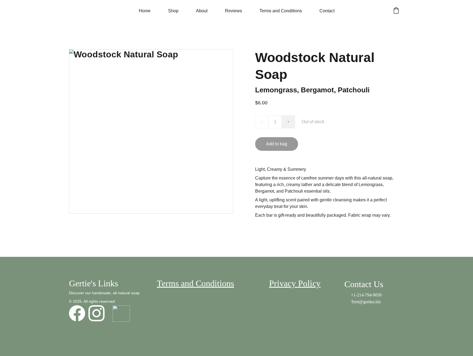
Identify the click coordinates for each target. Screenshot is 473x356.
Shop (173, 10)
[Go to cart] (396, 11)
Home (145, 10)
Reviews (233, 10)
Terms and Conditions (280, 10)
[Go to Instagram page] (96, 313)
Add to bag (276, 144)
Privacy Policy (295, 283)
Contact (326, 10)
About (201, 10)
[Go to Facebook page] (77, 313)
